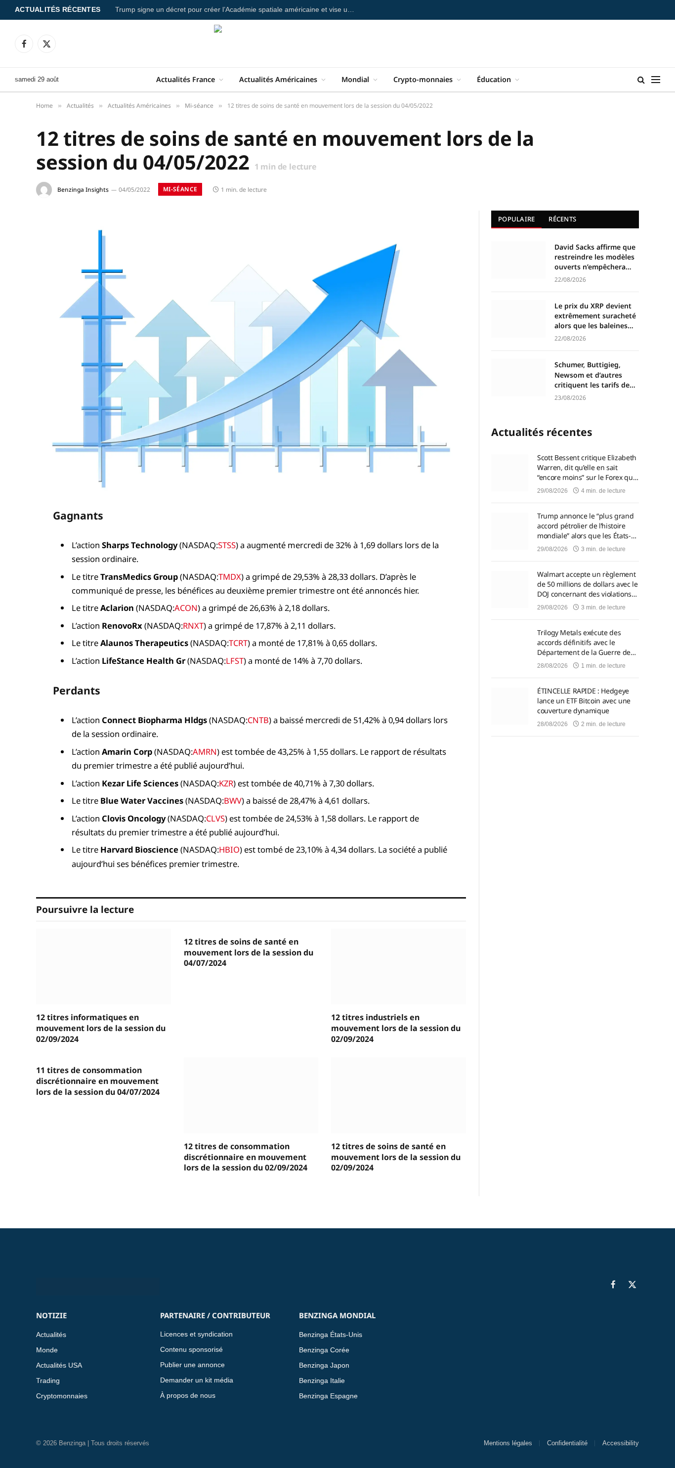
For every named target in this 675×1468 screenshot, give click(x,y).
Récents (562, 219)
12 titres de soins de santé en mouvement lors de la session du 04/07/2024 (248, 953)
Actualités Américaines (278, 79)
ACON (186, 607)
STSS (227, 545)
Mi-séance (180, 189)
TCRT (238, 642)
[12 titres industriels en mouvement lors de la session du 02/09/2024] (398, 966)
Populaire (516, 219)
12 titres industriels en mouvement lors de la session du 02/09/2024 (396, 1028)
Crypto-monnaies (423, 79)
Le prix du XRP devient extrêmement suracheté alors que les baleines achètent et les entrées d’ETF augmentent (595, 316)
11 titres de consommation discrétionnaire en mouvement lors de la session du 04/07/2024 (98, 1081)
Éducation (494, 79)
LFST (235, 660)
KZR (226, 783)
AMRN (205, 751)
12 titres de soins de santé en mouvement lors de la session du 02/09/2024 (396, 1157)
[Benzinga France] (338, 43)
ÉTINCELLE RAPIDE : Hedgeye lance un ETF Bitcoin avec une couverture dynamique (584, 700)
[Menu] (655, 80)
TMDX (229, 576)
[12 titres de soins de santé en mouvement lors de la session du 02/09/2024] (398, 1095)
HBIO (229, 849)
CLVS (215, 818)
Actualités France (185, 79)
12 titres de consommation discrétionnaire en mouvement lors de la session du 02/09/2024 (245, 1157)
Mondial (355, 79)
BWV (233, 800)
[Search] (641, 80)
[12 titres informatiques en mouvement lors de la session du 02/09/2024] (103, 966)
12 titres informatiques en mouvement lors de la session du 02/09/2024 (101, 1028)
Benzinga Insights (83, 189)
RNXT (193, 625)
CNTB (258, 720)
